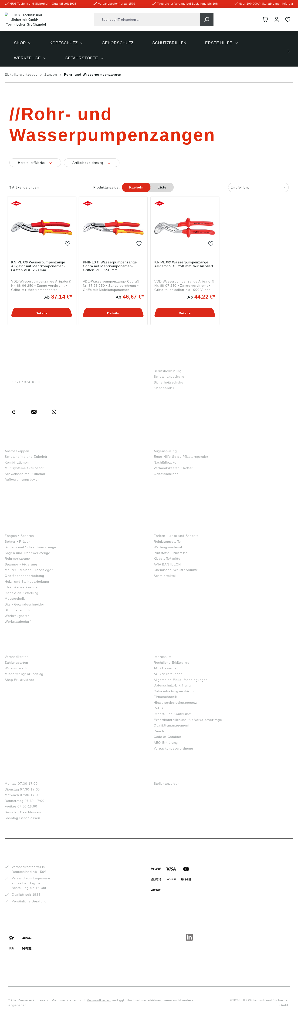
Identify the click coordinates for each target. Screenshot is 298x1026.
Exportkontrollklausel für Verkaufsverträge (188, 720)
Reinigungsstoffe (167, 541)
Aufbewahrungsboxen (22, 479)
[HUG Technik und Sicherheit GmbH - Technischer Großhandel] (26, 20)
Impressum (163, 657)
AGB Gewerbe (165, 668)
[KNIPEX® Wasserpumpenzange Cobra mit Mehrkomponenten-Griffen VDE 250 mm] (113, 228)
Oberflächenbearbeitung (24, 576)
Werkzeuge (18, 528)
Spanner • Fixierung (21, 564)
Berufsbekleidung (168, 371)
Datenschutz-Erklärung (172, 685)
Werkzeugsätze (17, 616)
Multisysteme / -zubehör (24, 468)
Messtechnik (15, 598)
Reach (159, 731)
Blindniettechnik (17, 610)
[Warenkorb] (265, 19)
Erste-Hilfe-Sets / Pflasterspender (181, 456)
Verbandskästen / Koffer (173, 468)
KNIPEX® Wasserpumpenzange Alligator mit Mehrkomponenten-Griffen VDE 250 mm (38, 266)
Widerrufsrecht (17, 668)
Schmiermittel (165, 576)
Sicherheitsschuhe (168, 382)
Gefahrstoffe (170, 528)
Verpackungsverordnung (173, 748)
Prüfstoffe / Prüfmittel (171, 553)
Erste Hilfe (167, 443)
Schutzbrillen (22, 509)
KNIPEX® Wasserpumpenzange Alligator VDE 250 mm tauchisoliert (183, 264)
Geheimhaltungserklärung (175, 691)
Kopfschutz (19, 443)
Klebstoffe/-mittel (167, 558)
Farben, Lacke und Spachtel (177, 536)
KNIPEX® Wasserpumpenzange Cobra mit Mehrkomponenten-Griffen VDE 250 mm (110, 266)
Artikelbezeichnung (88, 163)
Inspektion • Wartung (21, 593)
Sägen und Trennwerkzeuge (27, 553)
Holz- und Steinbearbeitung (27, 581)
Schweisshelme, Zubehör (25, 474)
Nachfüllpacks (165, 462)
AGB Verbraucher (168, 674)
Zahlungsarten (16, 662)
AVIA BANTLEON (167, 564)
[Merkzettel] (287, 19)
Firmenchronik (165, 697)
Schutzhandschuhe (169, 376)
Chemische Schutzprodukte (176, 570)
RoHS (158, 708)
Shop (159, 363)
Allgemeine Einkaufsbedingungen (181, 680)
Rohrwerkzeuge (17, 558)
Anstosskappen (17, 451)
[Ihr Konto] (276, 19)
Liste (162, 187)
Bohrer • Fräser (17, 541)
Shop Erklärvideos (19, 680)
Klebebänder (164, 388)
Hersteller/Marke (32, 163)
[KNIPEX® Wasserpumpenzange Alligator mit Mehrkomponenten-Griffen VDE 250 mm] (41, 228)
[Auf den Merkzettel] (67, 244)
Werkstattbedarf (18, 621)
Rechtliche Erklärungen (172, 662)
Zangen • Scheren (19, 536)
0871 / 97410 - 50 (27, 382)
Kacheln (136, 187)
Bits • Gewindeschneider (24, 604)
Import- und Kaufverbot (172, 714)
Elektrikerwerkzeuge (21, 587)
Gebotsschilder (166, 474)
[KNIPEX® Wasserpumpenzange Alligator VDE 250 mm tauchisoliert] (184, 228)
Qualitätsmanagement (171, 725)
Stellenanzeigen (167, 783)
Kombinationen (17, 462)
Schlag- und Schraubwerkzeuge (30, 547)
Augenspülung (165, 451)
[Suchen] (206, 19)
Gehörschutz (21, 490)
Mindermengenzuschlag (24, 674)
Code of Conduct (167, 737)
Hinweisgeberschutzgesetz (175, 702)
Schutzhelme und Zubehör (26, 456)
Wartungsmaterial (168, 547)
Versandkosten (17, 657)
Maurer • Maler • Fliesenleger (29, 570)
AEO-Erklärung (166, 742)
